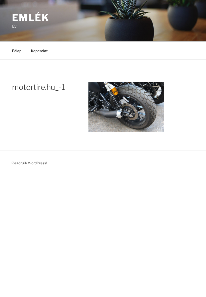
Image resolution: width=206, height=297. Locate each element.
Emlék (30, 17)
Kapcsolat (39, 51)
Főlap (16, 51)
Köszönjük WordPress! (29, 163)
